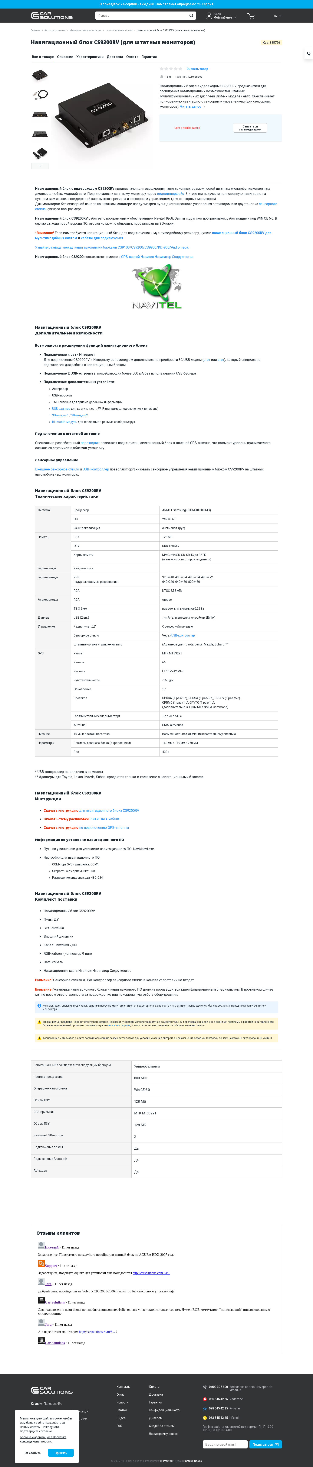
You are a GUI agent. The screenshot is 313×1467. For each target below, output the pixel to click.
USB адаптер (61, 408)
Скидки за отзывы (161, 1426)
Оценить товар (197, 69)
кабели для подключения (102, 238)
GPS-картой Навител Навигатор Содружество (157, 257)
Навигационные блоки (118, 30)
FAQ (119, 1426)
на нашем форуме (119, 1025)
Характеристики (89, 57)
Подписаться (263, 1444)
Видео (121, 1418)
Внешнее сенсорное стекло (57, 469)
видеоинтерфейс (170, 194)
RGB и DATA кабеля (81, 819)
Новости (122, 1402)
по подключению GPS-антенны (86, 828)
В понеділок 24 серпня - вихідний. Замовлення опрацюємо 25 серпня (156, 4)
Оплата (132, 57)
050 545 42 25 (218, 1399)
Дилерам (155, 1418)
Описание (65, 57)
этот (207, 360)
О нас (120, 1394)
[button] (40, 166)
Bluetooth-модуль (64, 422)
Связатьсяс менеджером (250, 128)
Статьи (122, 1410)
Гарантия (149, 57)
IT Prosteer (166, 1461)
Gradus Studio (193, 1461)
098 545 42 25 (218, 1408)
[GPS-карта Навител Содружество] (157, 288)
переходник (90, 443)
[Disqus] (156, 1293)
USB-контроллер (96, 469)
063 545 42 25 (218, 1417)
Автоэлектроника (55, 30)
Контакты (123, 1386)
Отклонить (33, 1453)
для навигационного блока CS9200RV (91, 811)
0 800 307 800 (218, 1387)
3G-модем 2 (79, 415)
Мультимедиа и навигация (85, 30)
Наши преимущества (163, 1433)
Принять (61, 1453)
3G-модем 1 (60, 415)
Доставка (115, 57)
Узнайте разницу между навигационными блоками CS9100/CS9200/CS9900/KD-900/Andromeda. (112, 247)
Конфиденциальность (165, 1410)
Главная (35, 30)
